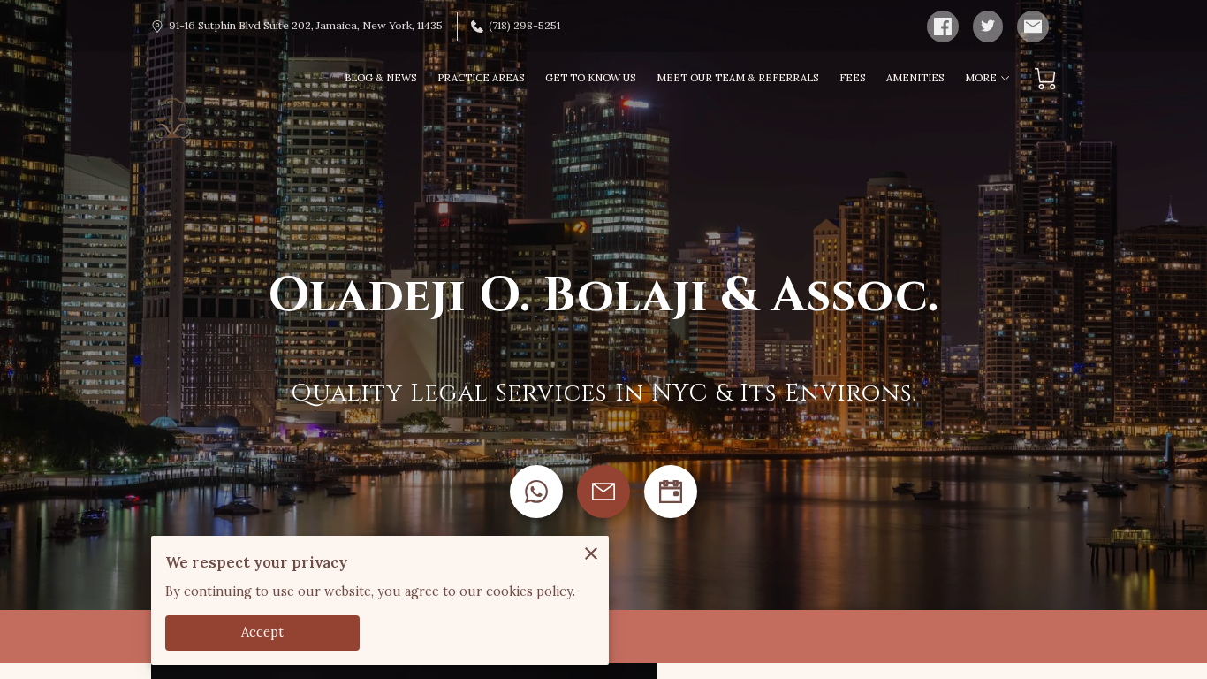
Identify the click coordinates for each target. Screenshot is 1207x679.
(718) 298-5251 (524, 25)
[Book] (670, 491)
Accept (263, 632)
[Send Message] (603, 491)
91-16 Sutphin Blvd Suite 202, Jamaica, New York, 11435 (306, 25)
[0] (1045, 78)
